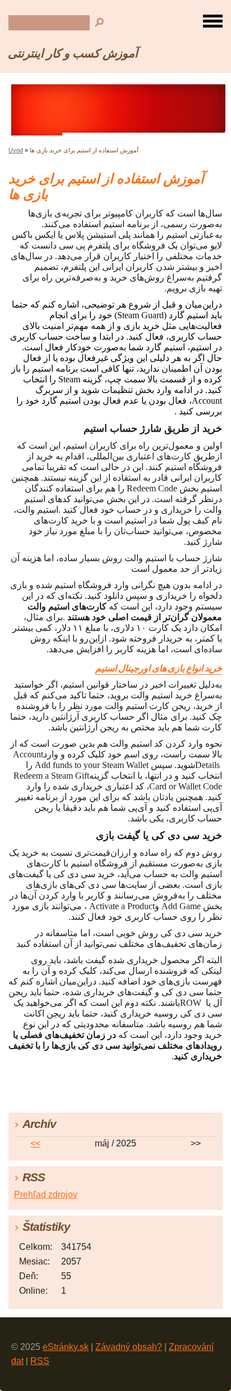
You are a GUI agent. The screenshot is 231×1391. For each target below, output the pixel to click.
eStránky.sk (66, 1347)
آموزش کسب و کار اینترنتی (73, 53)
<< (35, 1143)
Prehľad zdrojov (45, 1194)
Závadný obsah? (128, 1347)
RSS (39, 1361)
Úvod (15, 150)
